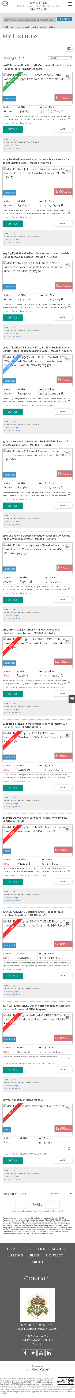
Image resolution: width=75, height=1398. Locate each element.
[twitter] (34, 1353)
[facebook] (26, 1353)
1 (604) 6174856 (11, 145)
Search (64, 19)
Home (12, 1249)
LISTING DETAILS (13, 129)
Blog (34, 1255)
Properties (34, 1249)
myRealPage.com (37, 1369)
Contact (54, 1255)
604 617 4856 (38, 9)
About (37, 1261)
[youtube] (41, 1353)
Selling (16, 1255)
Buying (58, 1249)
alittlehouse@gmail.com (37, 1329)
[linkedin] (49, 1353)
